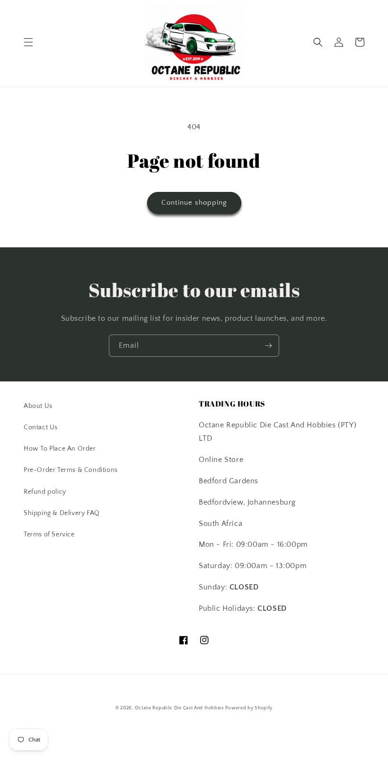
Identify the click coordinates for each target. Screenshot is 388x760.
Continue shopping (194, 203)
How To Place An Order (60, 448)
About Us (38, 406)
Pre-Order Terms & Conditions (71, 470)
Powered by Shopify (249, 708)
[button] (28, 42)
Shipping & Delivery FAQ (62, 513)
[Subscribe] (268, 346)
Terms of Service (49, 534)
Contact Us (41, 427)
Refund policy (45, 492)
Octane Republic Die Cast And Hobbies (179, 708)
